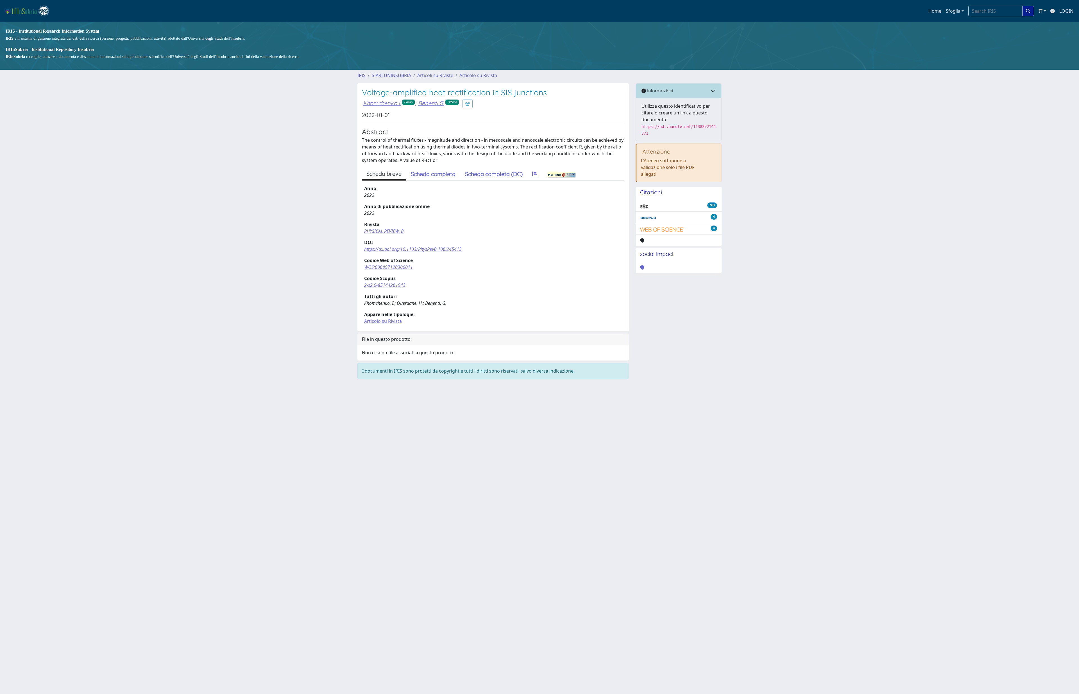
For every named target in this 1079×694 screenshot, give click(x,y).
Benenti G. (431, 103)
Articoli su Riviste (435, 75)
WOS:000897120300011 (388, 267)
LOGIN (1066, 11)
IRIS (361, 75)
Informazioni (659, 90)
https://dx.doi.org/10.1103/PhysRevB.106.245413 (413, 249)
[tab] (535, 174)
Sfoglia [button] (953, 11)
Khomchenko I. (382, 103)
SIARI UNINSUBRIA (391, 75)
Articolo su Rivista (478, 75)
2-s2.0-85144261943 (384, 285)
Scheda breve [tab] (384, 173)
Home (934, 11)
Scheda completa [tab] (433, 173)
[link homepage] (29, 11)
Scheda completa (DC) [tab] (494, 173)
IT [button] (1040, 11)
